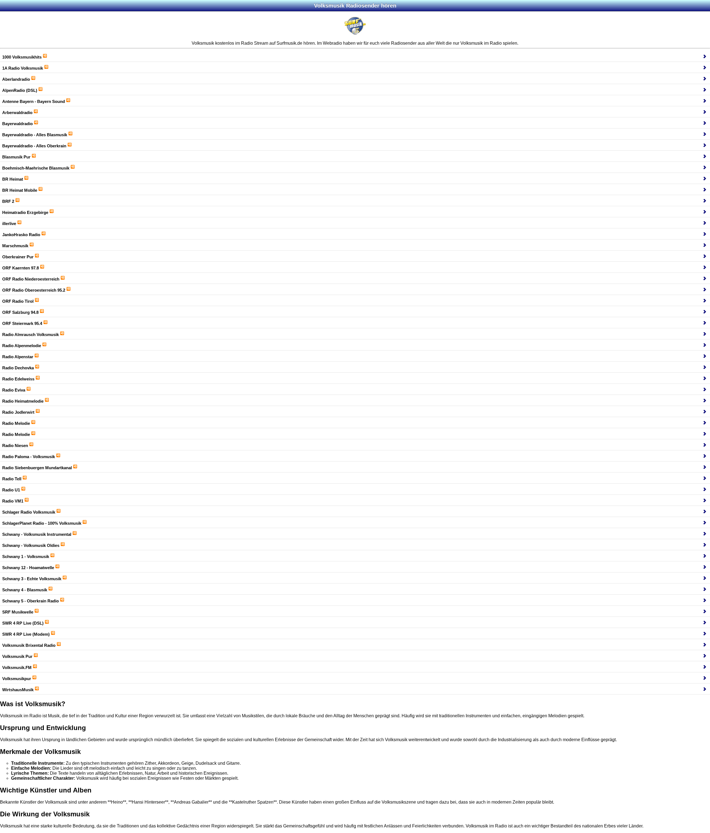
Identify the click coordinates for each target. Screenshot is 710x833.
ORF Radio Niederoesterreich (30, 279)
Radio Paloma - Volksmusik (28, 456)
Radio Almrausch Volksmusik (30, 334)
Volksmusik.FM (17, 667)
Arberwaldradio (17, 112)
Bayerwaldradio (17, 123)
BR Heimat (12, 179)
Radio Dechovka (18, 367)
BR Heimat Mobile (19, 190)
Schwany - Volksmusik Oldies (30, 545)
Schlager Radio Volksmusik (28, 512)
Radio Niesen (15, 445)
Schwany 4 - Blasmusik (24, 589)
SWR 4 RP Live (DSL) (23, 623)
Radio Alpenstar (17, 356)
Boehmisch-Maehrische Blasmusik (35, 168)
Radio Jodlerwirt (18, 412)
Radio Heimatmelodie (23, 401)
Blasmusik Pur (16, 157)
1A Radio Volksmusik (22, 68)
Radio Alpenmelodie (21, 345)
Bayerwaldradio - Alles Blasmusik (34, 134)
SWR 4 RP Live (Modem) (26, 634)
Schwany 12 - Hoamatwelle (28, 567)
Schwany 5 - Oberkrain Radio (30, 601)
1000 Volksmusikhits (22, 57)
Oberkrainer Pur (18, 256)
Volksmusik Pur (17, 656)
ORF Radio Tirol (18, 301)
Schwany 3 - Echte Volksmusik (31, 578)
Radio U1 (11, 490)
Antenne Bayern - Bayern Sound (33, 101)
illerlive (9, 223)
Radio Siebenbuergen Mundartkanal (37, 467)
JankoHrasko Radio (21, 234)
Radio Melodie (16, 423)
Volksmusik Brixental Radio (28, 645)
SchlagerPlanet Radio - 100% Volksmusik (41, 523)
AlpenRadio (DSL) (19, 90)
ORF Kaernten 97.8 (20, 268)
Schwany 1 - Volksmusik (25, 556)
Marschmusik (15, 245)
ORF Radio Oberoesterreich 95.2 (33, 290)
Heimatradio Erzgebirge (25, 212)
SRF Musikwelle (17, 612)
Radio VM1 (12, 501)
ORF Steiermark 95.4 (22, 323)
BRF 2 (8, 201)
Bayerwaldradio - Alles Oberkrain (34, 145)
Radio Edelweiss (18, 379)
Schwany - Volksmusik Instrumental (36, 534)
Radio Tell (11, 478)
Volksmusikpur (16, 678)
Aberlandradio (16, 79)
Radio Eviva (13, 390)
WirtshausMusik (18, 689)
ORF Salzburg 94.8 (20, 312)
